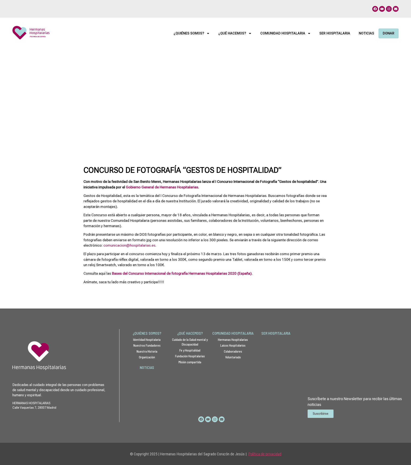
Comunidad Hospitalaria (282, 33)
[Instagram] (389, 9)
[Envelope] (396, 9)
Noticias (366, 33)
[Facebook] (375, 9)
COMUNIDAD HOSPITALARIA (233, 333)
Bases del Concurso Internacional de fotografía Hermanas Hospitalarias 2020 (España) (182, 273)
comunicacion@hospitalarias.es (129, 245)
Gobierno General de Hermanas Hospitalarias (162, 187)
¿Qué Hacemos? (232, 33)
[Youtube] (382, 9)
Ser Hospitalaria (334, 33)
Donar (388, 33)
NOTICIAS (147, 367)
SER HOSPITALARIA (275, 333)
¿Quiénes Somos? (189, 33)
